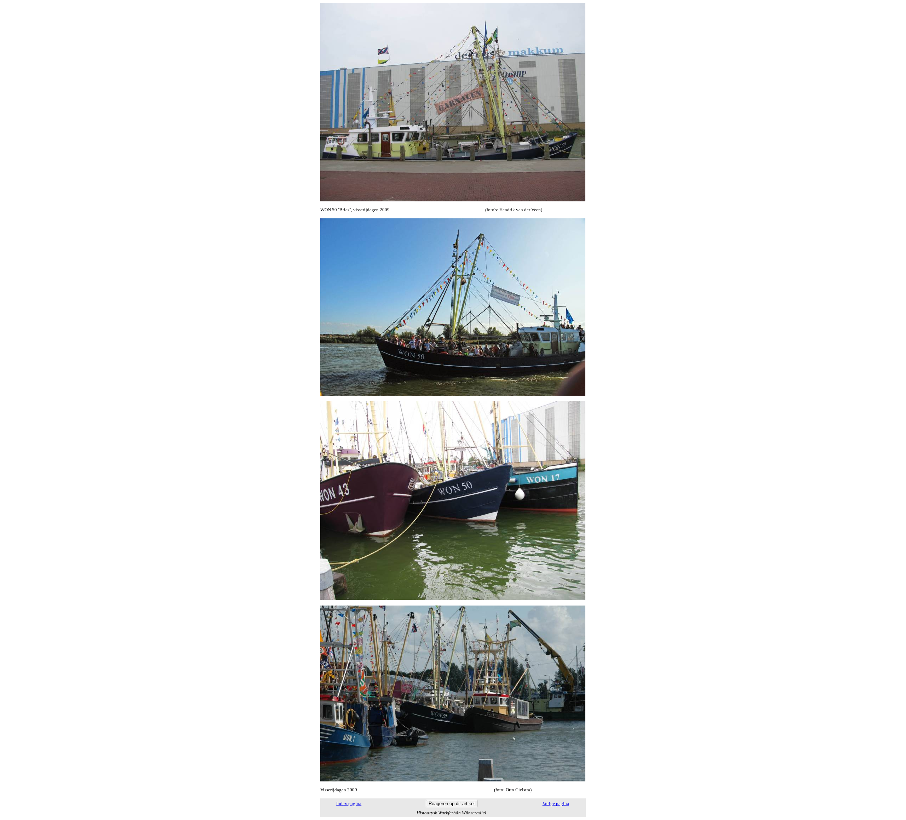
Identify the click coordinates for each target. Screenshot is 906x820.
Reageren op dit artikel (452, 803)
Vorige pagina (556, 803)
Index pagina (348, 803)
